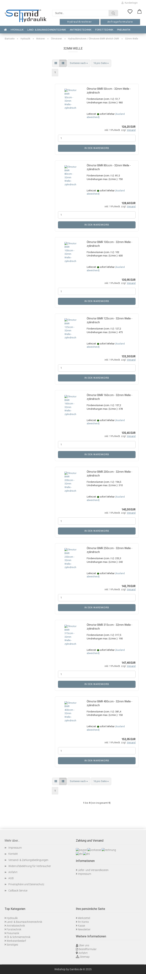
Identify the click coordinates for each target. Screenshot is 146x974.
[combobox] (78, 63)
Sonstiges (12, 944)
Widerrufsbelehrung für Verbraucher (29, 866)
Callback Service (17, 890)
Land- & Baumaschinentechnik (46, 29)
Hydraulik (17, 29)
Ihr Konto (83, 921)
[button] (139, 12)
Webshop (60, 969)
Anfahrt (12, 872)
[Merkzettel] (130, 12)
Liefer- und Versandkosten (93, 870)
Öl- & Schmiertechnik (18, 937)
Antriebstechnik (80, 29)
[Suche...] (113, 13)
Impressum (15, 847)
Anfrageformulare (120, 21)
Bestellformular (88, 949)
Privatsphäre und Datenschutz (26, 884)
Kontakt (13, 853)
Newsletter (84, 929)
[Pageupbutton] (138, 968)
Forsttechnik (104, 29)
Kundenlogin (131, 3)
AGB (11, 878)
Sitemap (85, 956)
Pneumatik (123, 29)
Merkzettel (84, 918)
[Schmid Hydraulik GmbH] (25, 16)
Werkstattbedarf (16, 940)
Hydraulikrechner (79, 21)
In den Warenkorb (96, 148)
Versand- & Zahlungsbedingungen (28, 860)
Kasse (81, 925)
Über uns (84, 945)
